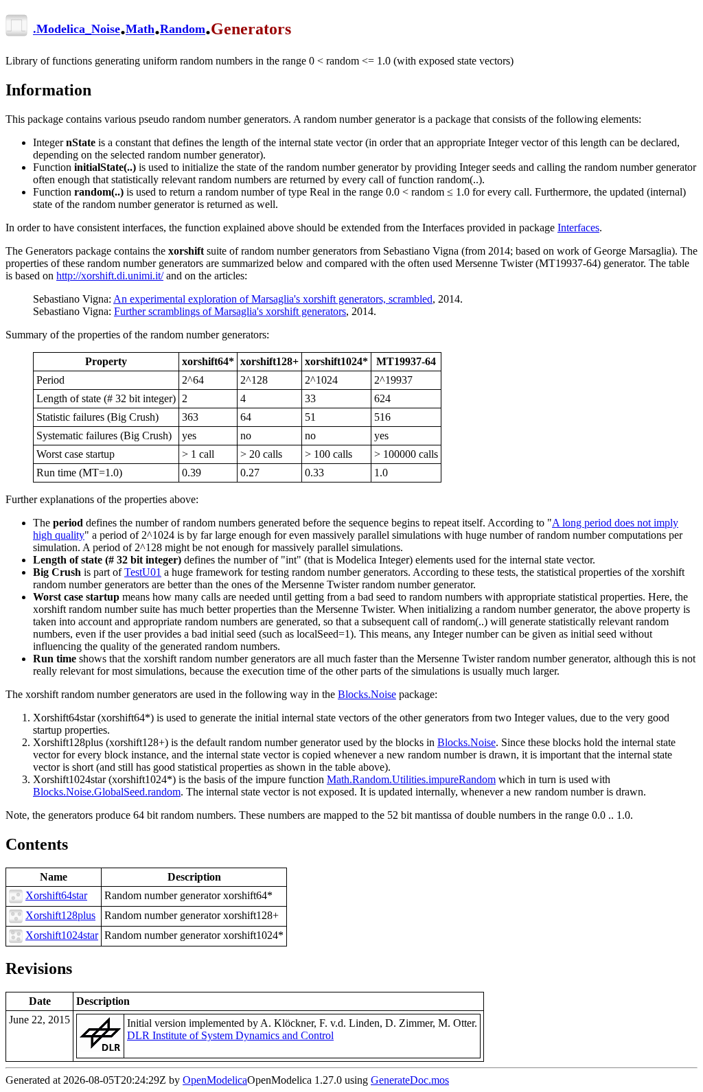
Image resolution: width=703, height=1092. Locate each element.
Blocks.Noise (367, 694)
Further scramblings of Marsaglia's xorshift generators (230, 311)
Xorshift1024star (61, 935)
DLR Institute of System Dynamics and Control (230, 1035)
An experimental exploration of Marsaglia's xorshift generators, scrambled (273, 299)
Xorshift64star (56, 895)
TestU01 (142, 572)
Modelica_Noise (78, 29)
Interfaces (578, 227)
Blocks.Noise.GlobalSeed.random (107, 792)
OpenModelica (215, 1080)
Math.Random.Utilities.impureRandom (411, 779)
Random (182, 29)
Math (140, 29)
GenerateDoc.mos (410, 1080)
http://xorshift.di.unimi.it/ (109, 275)
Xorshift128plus (60, 915)
